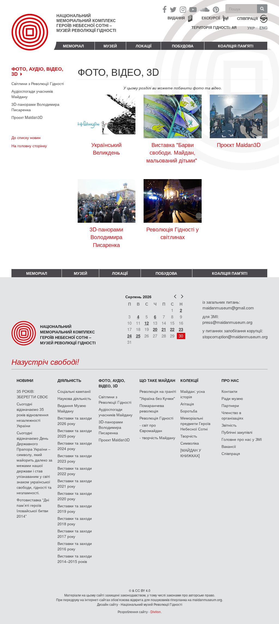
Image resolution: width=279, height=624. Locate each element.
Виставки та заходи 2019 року (74, 508)
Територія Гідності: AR (214, 27)
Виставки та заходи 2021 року (74, 483)
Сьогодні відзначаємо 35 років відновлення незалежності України (32, 414)
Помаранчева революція (152, 408)
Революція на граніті (158, 391)
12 (146, 323)
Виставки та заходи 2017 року (74, 533)
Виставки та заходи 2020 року (74, 495)
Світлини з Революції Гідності (37, 83)
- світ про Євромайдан (151, 427)
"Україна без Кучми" (157, 398)
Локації (143, 46)
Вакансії (229, 446)
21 (164, 329)
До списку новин (26, 137)
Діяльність (69, 380)
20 (155, 329)
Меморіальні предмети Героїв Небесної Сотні (195, 423)
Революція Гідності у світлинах (172, 233)
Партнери (230, 405)
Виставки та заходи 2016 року (74, 546)
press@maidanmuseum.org (227, 322)
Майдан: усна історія (192, 393)
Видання (176, 17)
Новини (25, 380)
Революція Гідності (156, 418)
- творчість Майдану (157, 437)
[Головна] (33, 36)
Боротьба (188, 411)
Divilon (155, 611)
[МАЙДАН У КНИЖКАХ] (190, 452)
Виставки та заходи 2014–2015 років (74, 558)
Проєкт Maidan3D (27, 117)
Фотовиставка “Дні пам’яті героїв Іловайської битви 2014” (33, 508)
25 (138, 336)
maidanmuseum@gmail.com (228, 308)
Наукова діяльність (74, 398)
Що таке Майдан (157, 380)
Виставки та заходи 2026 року (74, 420)
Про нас (230, 380)
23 (181, 329)
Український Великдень (106, 148)
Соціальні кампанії (74, 391)
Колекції (189, 380)
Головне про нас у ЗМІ (242, 439)
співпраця (247, 18)
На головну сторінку (29, 145)
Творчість (188, 436)
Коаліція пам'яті (235, 46)
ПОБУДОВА (182, 46)
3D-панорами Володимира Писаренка (35, 106)
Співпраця (231, 453)
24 (129, 336)
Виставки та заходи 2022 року (74, 470)
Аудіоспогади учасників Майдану (32, 93)
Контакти (229, 391)
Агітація (187, 403)
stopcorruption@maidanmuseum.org (235, 336)
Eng (263, 28)
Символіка (189, 443)
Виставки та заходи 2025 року (74, 433)
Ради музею (232, 398)
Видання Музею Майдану (71, 408)
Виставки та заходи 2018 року (74, 521)
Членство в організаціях (232, 415)
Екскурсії (211, 17)
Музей (110, 46)
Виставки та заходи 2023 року (74, 458)
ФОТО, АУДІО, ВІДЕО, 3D (112, 383)
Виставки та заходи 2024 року (74, 445)
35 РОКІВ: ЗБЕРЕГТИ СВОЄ (32, 393)
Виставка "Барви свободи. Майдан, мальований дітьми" (172, 152)
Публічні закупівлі (237, 432)
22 (172, 329)
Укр (251, 28)
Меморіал (73, 46)
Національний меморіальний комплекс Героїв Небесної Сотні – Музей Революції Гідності (86, 23)
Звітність (229, 425)
